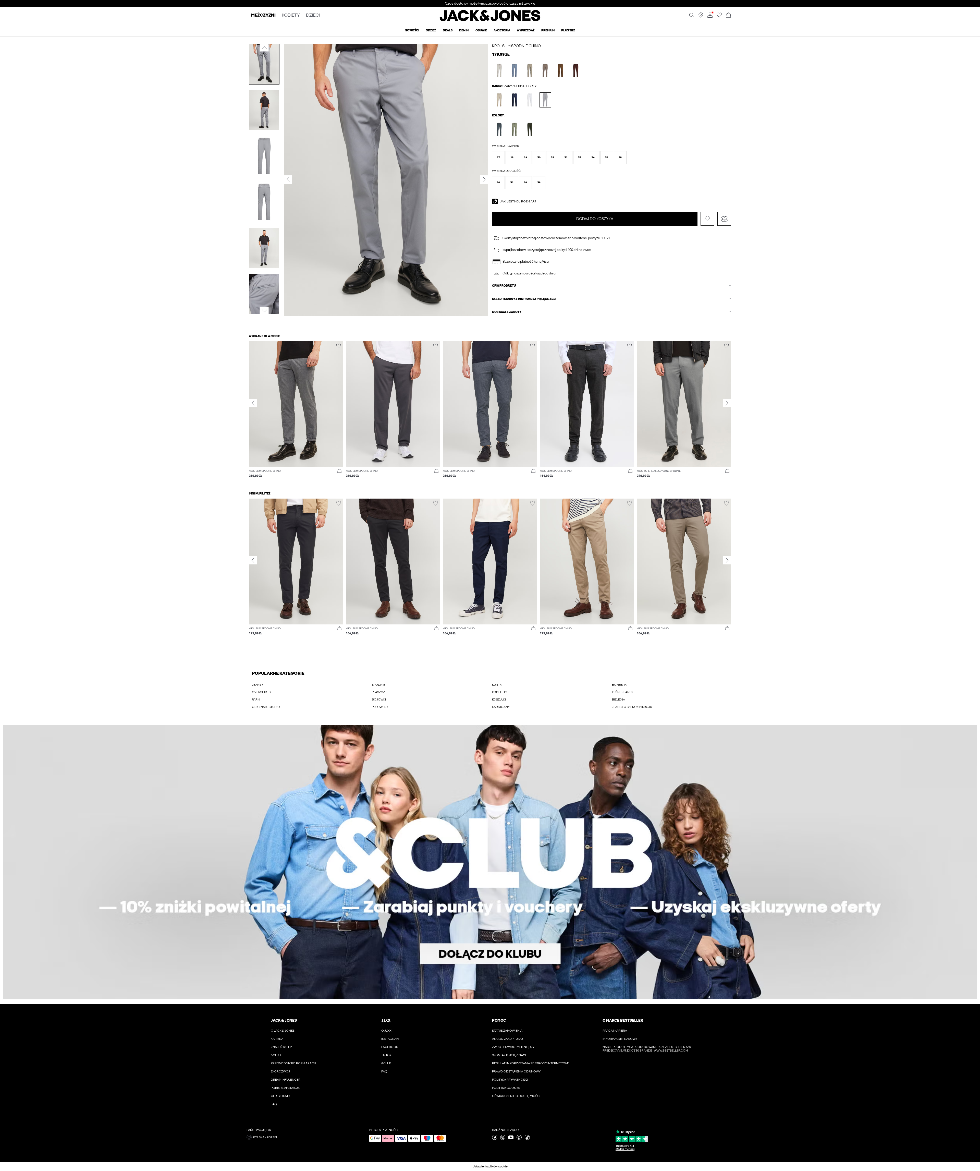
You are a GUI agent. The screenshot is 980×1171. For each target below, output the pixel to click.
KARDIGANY (501, 707)
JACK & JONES (284, 1020)
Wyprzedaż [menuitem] (525, 30)
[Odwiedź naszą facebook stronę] (494, 1139)
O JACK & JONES (283, 1030)
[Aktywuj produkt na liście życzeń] (707, 219)
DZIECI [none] (313, 15)
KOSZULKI (499, 699)
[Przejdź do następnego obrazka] (264, 311)
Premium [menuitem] (548, 30)
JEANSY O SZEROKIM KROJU (632, 707)
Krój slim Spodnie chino (516, 46)
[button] (498, 157)
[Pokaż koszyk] (728, 15)
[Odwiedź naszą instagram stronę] (502, 1139)
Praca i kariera (615, 1030)
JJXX (385, 1020)
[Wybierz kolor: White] (530, 99)
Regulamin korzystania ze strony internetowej (531, 1063)
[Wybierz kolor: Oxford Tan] (499, 99)
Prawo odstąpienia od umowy (516, 1071)
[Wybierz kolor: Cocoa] (560, 70)
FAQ (274, 1104)
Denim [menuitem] (464, 30)
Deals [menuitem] (447, 30)
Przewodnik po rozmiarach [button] (293, 1063)
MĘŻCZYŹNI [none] (263, 15)
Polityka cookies (506, 1088)
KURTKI (497, 684)
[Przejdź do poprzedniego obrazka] (264, 47)
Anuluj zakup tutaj (507, 1039)
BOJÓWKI (379, 699)
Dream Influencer (285, 1079)
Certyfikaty (280, 1096)
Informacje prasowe (620, 1039)
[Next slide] (727, 403)
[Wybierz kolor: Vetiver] (530, 70)
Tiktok (386, 1055)
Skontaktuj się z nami (509, 1055)
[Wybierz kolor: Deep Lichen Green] (514, 129)
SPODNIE (378, 684)
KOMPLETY (499, 692)
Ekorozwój (280, 1071)
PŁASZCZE (379, 692)
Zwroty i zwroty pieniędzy (513, 1047)
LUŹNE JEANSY (622, 692)
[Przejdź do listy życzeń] (719, 16)
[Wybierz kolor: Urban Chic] (499, 129)
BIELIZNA (618, 699)
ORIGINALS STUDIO (266, 707)
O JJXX (386, 1030)
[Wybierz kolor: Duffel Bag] (530, 129)
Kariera (277, 1039)
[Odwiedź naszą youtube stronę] (510, 1139)
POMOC (499, 1020)
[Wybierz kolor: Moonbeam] (499, 70)
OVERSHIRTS (261, 692)
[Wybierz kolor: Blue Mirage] (514, 70)
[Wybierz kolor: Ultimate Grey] (545, 99)
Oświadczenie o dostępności (516, 1096)
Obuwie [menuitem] (481, 30)
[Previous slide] (253, 403)
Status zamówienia (507, 1030)
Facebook (389, 1047)
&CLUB (276, 1055)
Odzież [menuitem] (431, 30)
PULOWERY (380, 707)
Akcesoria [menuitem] (502, 30)
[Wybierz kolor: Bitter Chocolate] (576, 70)
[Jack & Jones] (490, 20)
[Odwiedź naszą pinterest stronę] (519, 1139)
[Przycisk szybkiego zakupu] (339, 471)
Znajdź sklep (281, 1047)
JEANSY (257, 684)
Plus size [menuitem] (568, 30)
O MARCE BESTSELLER (623, 1020)
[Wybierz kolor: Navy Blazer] (514, 99)
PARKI (256, 699)
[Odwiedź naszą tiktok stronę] (527, 1139)
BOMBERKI (619, 684)
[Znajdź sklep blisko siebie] (700, 16)
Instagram (390, 1039)
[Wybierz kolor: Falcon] (545, 70)
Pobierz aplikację (285, 1088)
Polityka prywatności (510, 1079)
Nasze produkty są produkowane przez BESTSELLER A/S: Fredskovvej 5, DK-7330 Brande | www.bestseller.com (647, 1048)
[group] (296, 412)
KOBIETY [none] (291, 15)
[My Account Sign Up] (490, 862)
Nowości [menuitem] (412, 30)
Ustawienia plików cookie (490, 1166)
